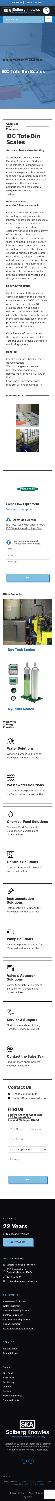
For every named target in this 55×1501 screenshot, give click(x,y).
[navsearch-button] (46, 10)
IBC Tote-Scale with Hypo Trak (24, 528)
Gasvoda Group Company (32, 1481)
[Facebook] (24, 1461)
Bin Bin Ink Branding (35, 1484)
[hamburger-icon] (48, 19)
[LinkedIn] (31, 1461)
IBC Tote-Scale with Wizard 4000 (25, 524)
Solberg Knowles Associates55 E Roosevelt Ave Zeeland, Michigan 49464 (25, 1117)
